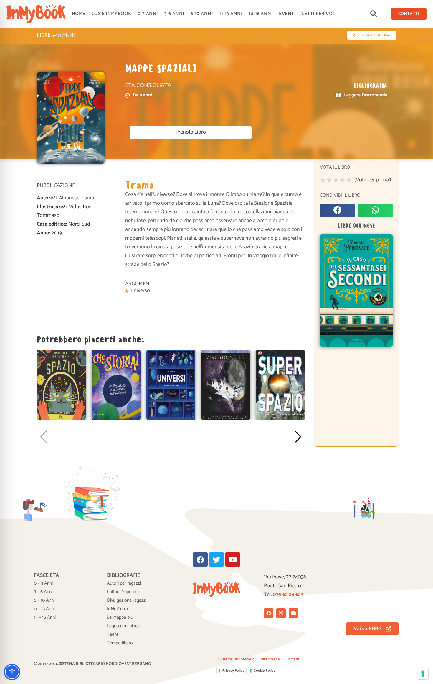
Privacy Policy (233, 670)
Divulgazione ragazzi (126, 600)
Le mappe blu (120, 617)
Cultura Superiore (123, 592)
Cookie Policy (264, 670)
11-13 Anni (230, 14)
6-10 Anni (202, 14)
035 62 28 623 (288, 594)
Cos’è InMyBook (111, 14)
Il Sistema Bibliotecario (235, 659)
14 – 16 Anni (45, 617)
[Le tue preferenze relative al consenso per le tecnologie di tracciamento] (422, 673)
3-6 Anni (174, 14)
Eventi (287, 14)
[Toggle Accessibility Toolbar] (12, 672)
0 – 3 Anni (43, 583)
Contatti (292, 659)
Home (78, 14)
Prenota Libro (191, 132)
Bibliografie (270, 659)
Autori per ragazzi (124, 583)
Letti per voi (318, 14)
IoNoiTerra (117, 609)
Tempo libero (120, 643)
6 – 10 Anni (44, 600)
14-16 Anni (261, 14)
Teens (113, 634)
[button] (373, 14)
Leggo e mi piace (123, 626)
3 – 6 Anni (43, 592)
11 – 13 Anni (44, 609)
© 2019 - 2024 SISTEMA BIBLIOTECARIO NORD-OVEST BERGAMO (92, 663)
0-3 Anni (148, 14)
